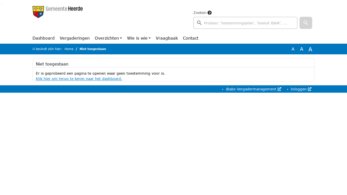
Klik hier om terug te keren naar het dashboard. (79, 78)
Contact (190, 38)
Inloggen (298, 89)
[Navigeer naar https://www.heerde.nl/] (58, 19)
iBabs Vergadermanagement (251, 89)
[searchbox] (245, 23)
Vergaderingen (75, 38)
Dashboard (44, 38)
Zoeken (200, 12)
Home (69, 49)
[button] (305, 23)
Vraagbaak (167, 38)
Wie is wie (137, 38)
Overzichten (107, 38)
